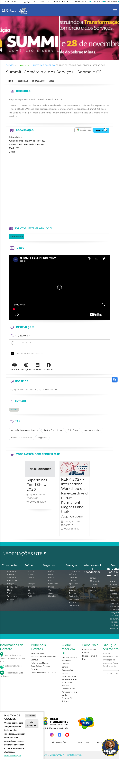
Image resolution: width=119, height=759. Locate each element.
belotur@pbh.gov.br (13, 666)
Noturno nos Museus (39, 663)
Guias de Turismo (72, 591)
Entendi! (30, 716)
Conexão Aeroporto (11, 575)
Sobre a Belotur (89, 650)
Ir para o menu (97, 1)
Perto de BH (67, 698)
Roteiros (65, 701)
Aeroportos (12, 571)
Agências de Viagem (74, 585)
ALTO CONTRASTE (42, 2)
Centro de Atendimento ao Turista (74, 599)
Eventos (10, 65)
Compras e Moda (69, 689)
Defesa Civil (51, 588)
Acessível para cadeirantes (24, 430)
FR (58, 2)
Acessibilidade (11, 2)
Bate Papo (72, 430)
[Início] (14, 9)
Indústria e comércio (44, 65)
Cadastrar (112, 673)
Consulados (95, 578)
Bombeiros (53, 584)
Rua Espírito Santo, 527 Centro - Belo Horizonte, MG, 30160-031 (12, 658)
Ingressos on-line (92, 430)
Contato (85, 653)
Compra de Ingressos (30, 353)
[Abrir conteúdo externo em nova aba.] (83, 130)
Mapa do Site (83, 742)
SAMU (30, 596)
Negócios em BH (89, 656)
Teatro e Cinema (69, 676)
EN (55, 2)
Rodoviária (12, 580)
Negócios (42, 438)
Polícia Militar (51, 572)
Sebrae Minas (16, 236)
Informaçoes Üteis (59, 742)
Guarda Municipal (52, 594)
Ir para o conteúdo (83, 1)
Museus (65, 673)
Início (10, 81)
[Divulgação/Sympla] (30, 38)
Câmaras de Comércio (95, 582)
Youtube (14, 369)
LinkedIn (38, 369)
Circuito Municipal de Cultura (43, 672)
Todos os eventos (69, 657)
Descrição (23, 81)
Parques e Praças (69, 679)
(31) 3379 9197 (22, 335)
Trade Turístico (113, 583)
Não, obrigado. (32, 724)
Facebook (49, 369)
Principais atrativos (114, 623)
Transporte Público (12, 597)
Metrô (9, 590)
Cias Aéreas (74, 605)
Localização (38, 81)
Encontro (25, 65)
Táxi (9, 593)
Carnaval (34, 660)
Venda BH (114, 628)
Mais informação (12, 756)
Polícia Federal (93, 589)
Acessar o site (26, 343)
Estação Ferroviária (12, 585)
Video (51, 81)
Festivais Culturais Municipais (43, 657)
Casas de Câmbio (73, 579)
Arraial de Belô (37, 654)
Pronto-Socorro (31, 572)
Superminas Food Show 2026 (37, 484)
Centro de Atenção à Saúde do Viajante (31, 585)
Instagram (26, 369)
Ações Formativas (53, 430)
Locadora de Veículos (74, 572)
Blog (84, 659)
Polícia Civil (51, 579)
